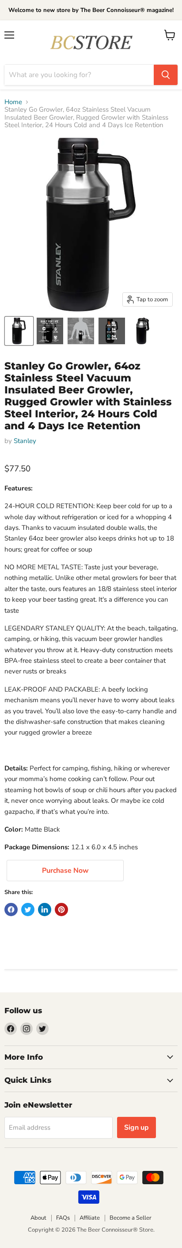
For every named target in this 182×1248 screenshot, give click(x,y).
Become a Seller (131, 1218)
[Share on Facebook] (11, 909)
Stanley (25, 440)
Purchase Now (65, 870)
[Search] (166, 75)
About (38, 1218)
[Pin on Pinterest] (61, 909)
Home (13, 102)
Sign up (136, 1127)
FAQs (63, 1218)
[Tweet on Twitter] (27, 909)
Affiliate (90, 1218)
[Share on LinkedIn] (44, 909)
